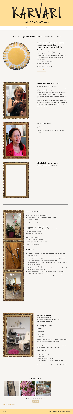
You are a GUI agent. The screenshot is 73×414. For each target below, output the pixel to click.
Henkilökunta (26, 28)
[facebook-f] (3, 411)
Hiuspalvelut (38, 28)
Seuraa (36, 401)
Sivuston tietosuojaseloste (9, 404)
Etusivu (17, 28)
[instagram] (5, 411)
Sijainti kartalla (41, 69)
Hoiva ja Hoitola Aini (51, 28)
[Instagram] (18, 395)
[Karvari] (36, 13)
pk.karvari (11, 382)
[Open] (11, 388)
